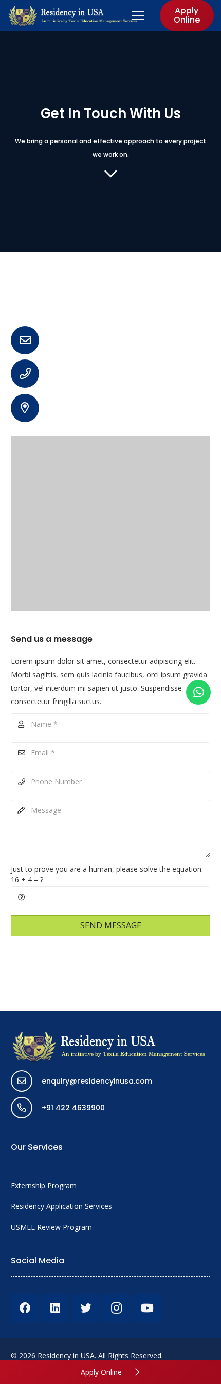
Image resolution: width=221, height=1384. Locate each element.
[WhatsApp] (198, 692)
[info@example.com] (30, 340)
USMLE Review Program (51, 1227)
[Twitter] (86, 1308)
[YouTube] (147, 1308)
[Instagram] (116, 1308)
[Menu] (138, 15)
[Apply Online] (131, 1372)
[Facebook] (25, 1308)
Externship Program (44, 1185)
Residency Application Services (61, 1206)
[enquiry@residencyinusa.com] (26, 1081)
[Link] (73, 15)
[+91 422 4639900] (26, 1107)
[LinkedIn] (55, 1308)
